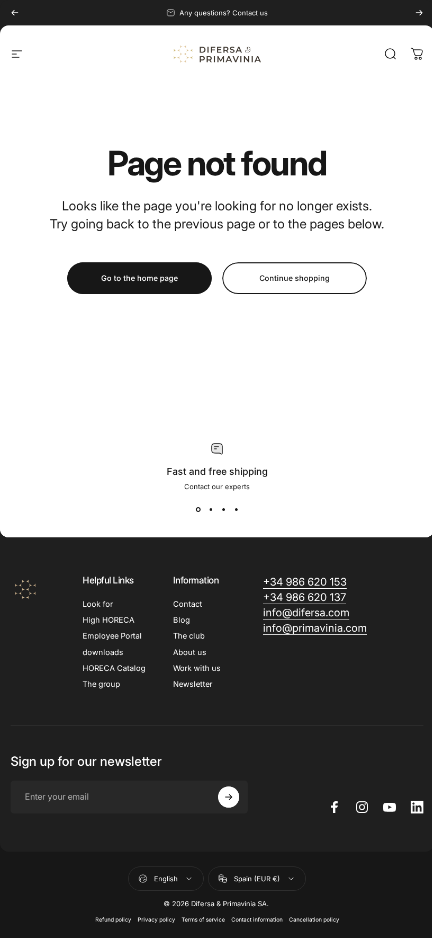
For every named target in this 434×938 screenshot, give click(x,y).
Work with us (197, 668)
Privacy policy (156, 919)
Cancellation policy (314, 919)
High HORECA (108, 620)
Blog (181, 620)
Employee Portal (112, 636)
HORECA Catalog (114, 668)
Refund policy (113, 919)
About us (189, 652)
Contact (187, 604)
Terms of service (203, 919)
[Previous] (14, 12)
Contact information (257, 919)
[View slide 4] (236, 509)
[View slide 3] (223, 509)
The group (101, 684)
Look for (98, 604)
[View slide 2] (210, 509)
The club (189, 636)
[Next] (419, 12)
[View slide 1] (198, 509)
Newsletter (192, 684)
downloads (103, 652)
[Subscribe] (228, 797)
